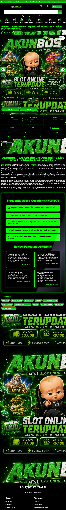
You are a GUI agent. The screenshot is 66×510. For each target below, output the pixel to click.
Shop (5, 8)
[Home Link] (15, 7)
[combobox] (31, 12)
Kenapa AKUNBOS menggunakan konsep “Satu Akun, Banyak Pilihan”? (31, 208)
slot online (32, 164)
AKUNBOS (4, 164)
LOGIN (29, 109)
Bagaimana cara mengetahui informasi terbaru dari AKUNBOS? (32, 230)
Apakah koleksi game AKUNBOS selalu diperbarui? (28, 215)
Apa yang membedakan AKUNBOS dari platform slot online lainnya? (30, 237)
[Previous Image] (3, 69)
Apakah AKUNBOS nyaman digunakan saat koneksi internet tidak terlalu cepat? (32, 222)
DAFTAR (10, 109)
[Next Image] (63, 69)
